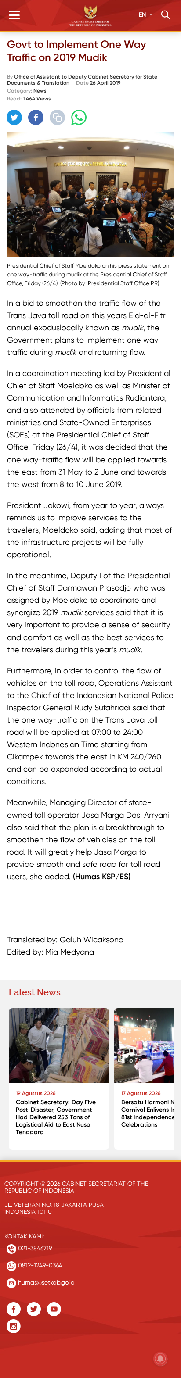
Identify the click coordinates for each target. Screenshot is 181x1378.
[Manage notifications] (160, 1359)
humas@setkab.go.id (45, 1282)
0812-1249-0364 (39, 1265)
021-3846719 (34, 1248)
